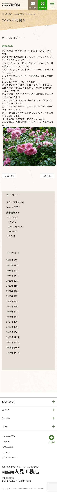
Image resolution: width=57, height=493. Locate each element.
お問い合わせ (8, 447)
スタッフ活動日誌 (15, 202)
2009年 (13, 347)
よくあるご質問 (9, 436)
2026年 (11, 260)
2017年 (12, 306)
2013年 (12, 326)
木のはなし (13, 231)
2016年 (12, 311)
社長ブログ (11, 217)
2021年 (12, 285)
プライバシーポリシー (10, 458)
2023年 (12, 275)
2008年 (13, 352)
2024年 (12, 270)
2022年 (12, 280)
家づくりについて (16, 226)
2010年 (13, 342)
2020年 (12, 290)
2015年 (12, 316)
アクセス (6, 452)
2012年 (12, 332)
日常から (12, 222)
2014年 (12, 321)
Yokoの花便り (13, 207)
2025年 (12, 265)
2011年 (13, 337)
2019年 (12, 296)
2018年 (12, 301)
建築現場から (13, 212)
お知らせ (10, 236)
